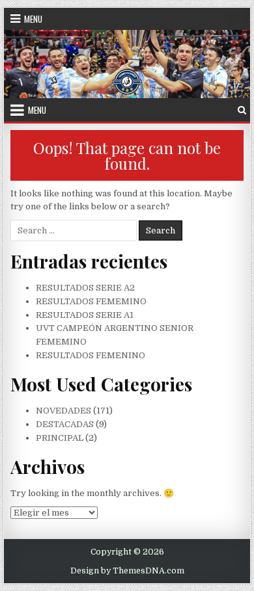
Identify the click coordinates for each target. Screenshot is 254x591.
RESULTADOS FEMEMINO (91, 301)
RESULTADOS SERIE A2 (85, 288)
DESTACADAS (65, 424)
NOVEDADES (63, 410)
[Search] (242, 110)
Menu (33, 18)
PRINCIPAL (59, 438)
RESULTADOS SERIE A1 (85, 315)
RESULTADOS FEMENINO (90, 355)
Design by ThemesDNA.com (127, 570)
